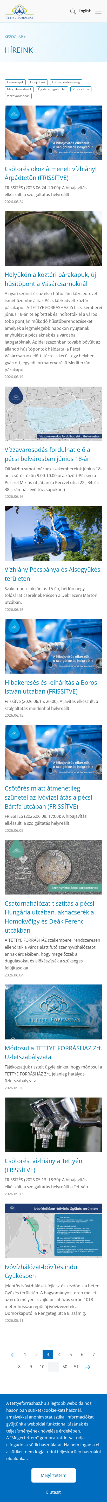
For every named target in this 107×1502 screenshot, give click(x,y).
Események (15, 82)
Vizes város (81, 89)
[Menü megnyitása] (96, 11)
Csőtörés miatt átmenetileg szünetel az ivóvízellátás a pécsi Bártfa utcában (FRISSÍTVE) (48, 797)
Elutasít (53, 1492)
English (85, 10)
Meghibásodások (19, 89)
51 (76, 1367)
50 (65, 1367)
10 (42, 1367)
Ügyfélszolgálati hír (52, 89)
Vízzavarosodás (18, 96)
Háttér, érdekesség (66, 82)
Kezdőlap (14, 36)
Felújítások (37, 82)
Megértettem (53, 1475)
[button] (72, 11)
